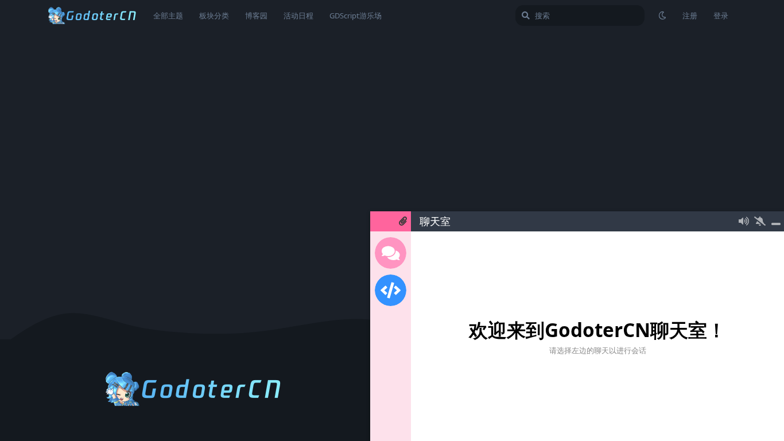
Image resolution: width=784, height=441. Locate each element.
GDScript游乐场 (355, 15)
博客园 (256, 15)
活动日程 (298, 15)
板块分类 (214, 15)
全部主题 (168, 15)
